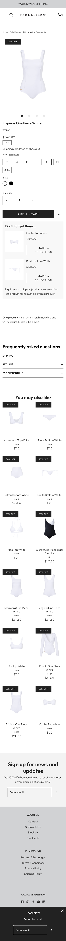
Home (5, 32)
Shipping (8, 148)
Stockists (33, 832)
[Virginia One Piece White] (49, 585)
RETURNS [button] (8, 364)
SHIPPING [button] (8, 355)
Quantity (7, 192)
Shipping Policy (33, 873)
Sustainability (33, 827)
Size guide (14, 154)
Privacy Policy (33, 868)
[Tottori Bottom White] (16, 472)
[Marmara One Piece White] (16, 585)
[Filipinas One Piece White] (16, 702)
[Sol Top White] (16, 643)
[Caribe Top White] (49, 702)
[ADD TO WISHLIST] (58, 214)
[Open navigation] (4, 14)
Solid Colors (15, 32)
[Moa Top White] (16, 527)
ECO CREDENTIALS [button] (13, 373)
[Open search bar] (12, 14)
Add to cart (28, 214)
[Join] (56, 792)
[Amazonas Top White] (16, 417)
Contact (33, 821)
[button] (33, 74)
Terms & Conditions (33, 862)
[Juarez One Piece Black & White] (49, 527)
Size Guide (33, 838)
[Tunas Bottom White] (49, 417)
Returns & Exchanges (33, 857)
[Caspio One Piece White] (49, 643)
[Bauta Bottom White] (49, 472)
